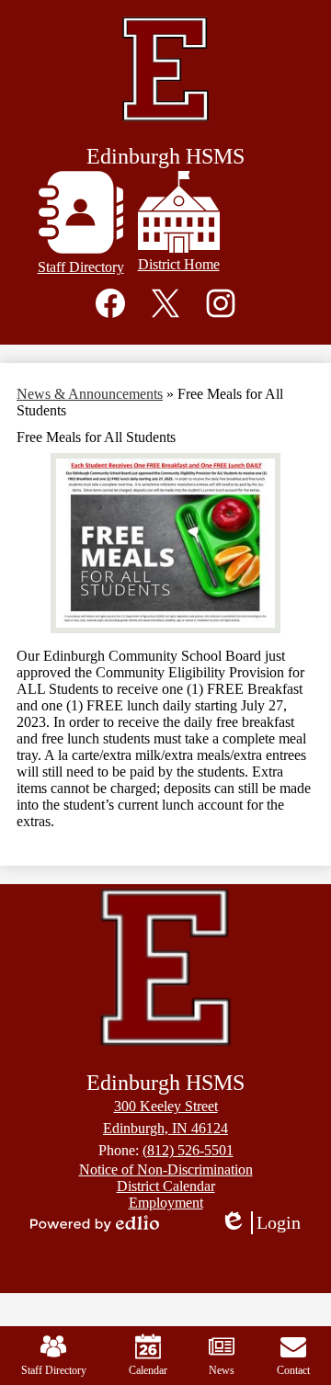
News (221, 1370)
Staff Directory (53, 1370)
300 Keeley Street (166, 1106)
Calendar (148, 1370)
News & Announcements (90, 394)
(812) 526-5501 (188, 1150)
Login (267, 1223)
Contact (293, 1370)
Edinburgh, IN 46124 (165, 1128)
